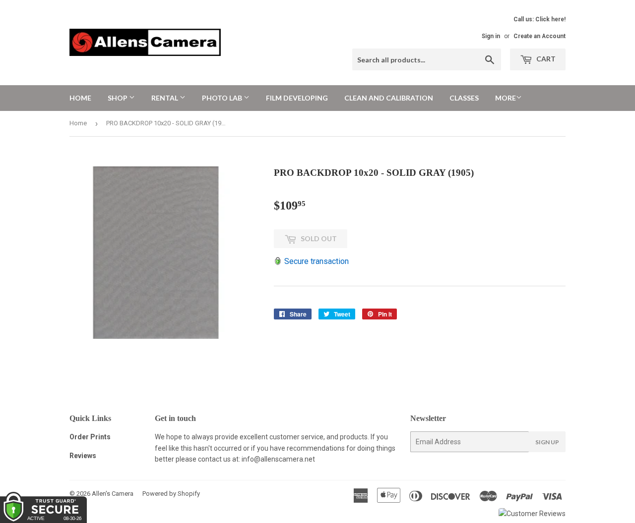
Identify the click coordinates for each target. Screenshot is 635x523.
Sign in (491, 36)
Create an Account (539, 36)
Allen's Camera (112, 493)
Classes (464, 98)
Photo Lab (223, 98)
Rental (165, 98)
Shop (118, 98)
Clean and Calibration (388, 98)
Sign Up (547, 442)
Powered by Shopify (171, 493)
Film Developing (297, 98)
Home (80, 98)
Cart (545, 58)
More (505, 98)
